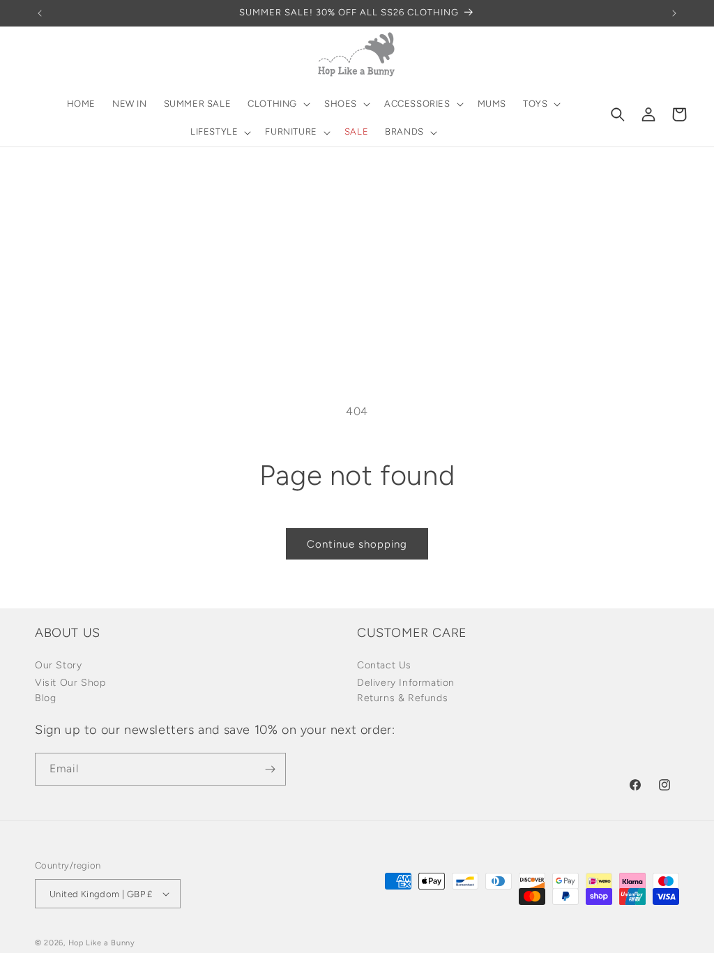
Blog (45, 698)
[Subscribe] (270, 769)
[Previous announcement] (39, 13)
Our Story (58, 665)
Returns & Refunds (402, 698)
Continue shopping (357, 544)
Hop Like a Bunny (101, 942)
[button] (277, 104)
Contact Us (384, 665)
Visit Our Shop (70, 683)
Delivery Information (406, 683)
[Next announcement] (674, 13)
